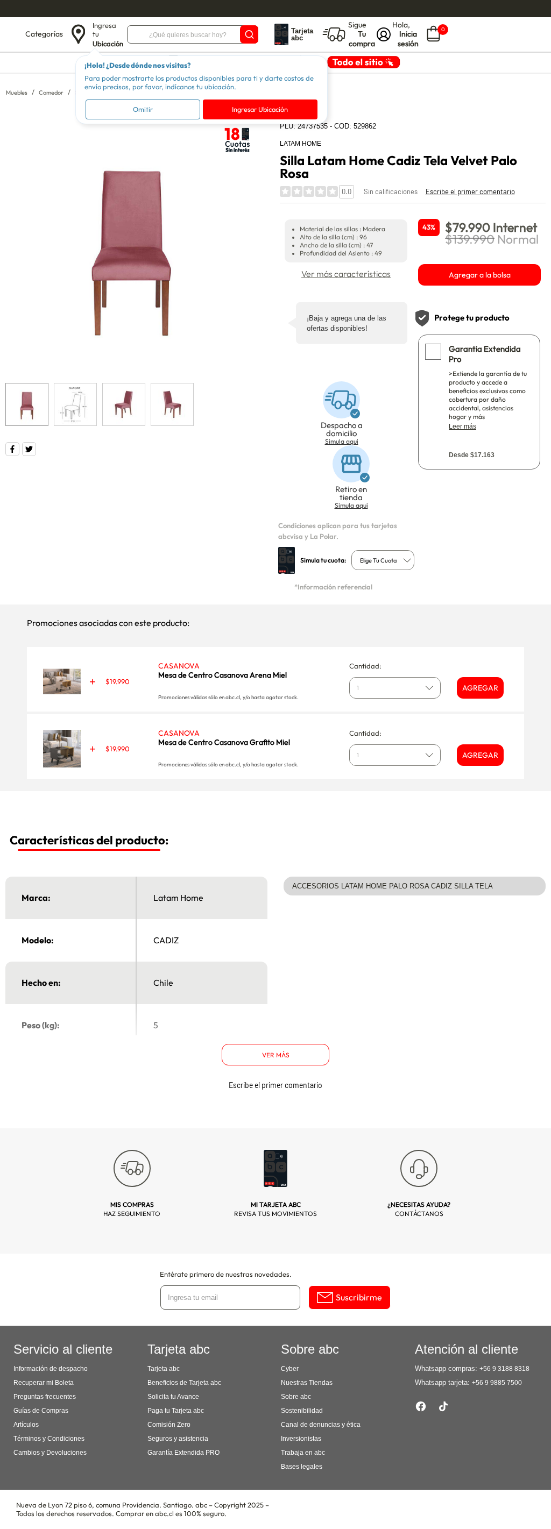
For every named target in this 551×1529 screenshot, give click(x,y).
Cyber (290, 1368)
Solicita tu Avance (173, 1396)
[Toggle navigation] (14, 34)
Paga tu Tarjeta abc (175, 1410)
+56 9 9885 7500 (497, 1382)
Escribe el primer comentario (470, 191)
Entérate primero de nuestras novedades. (226, 1274)
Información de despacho (50, 1368)
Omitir (143, 109)
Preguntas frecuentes (44, 1396)
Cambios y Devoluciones (50, 1452)
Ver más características (346, 273)
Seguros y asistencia (177, 1438)
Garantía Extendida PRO (183, 1452)
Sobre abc (296, 1396)
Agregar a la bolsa (480, 275)
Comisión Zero (168, 1424)
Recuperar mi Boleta (43, 1382)
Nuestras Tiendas (307, 1382)
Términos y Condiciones (48, 1438)
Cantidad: (365, 666)
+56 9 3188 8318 (504, 1368)
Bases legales (301, 1466)
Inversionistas (301, 1438)
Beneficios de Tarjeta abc (184, 1382)
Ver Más (275, 1055)
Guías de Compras (40, 1410)
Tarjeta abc (163, 1368)
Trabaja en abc (303, 1452)
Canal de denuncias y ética (321, 1424)
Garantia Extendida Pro (485, 354)
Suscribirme (359, 1297)
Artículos (26, 1424)
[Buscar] (249, 34)
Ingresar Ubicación (260, 109)
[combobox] (382, 560)
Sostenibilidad (302, 1410)
